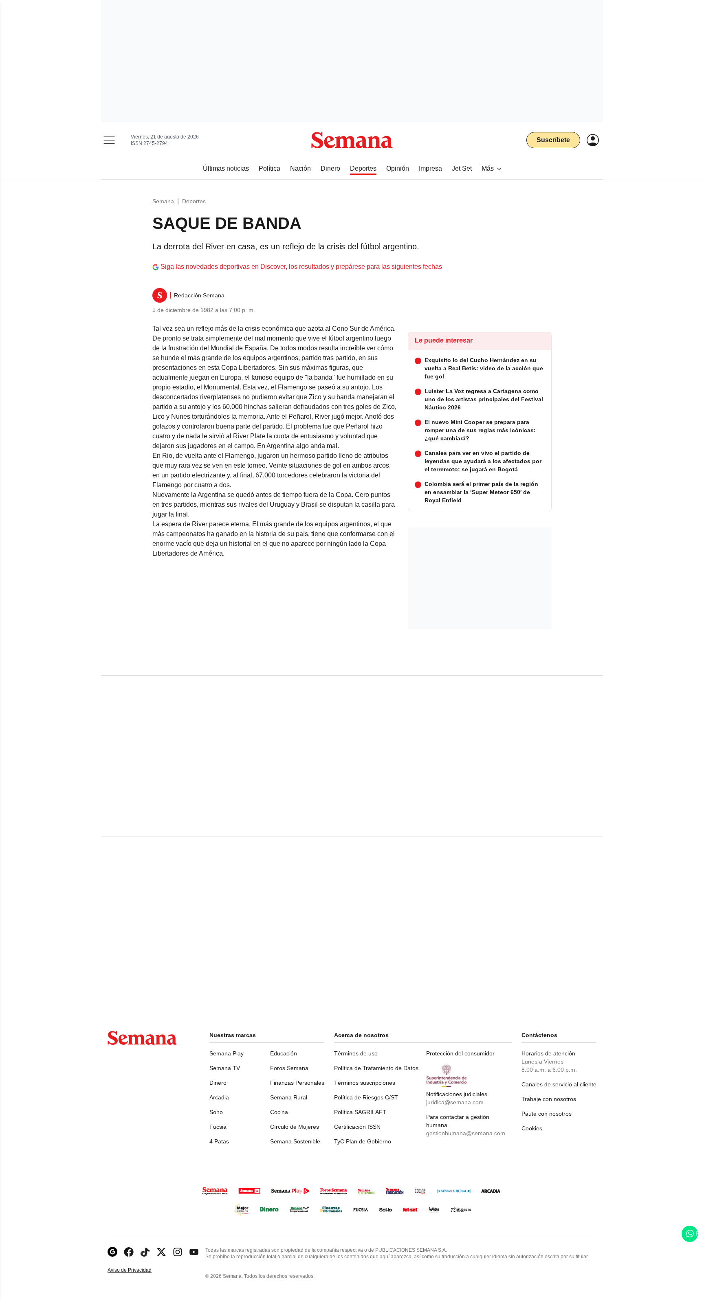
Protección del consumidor (460, 1053)
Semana (163, 201)
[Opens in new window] (129, 1252)
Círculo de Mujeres (294, 1126)
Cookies (531, 1128)
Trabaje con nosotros (548, 1099)
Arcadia (219, 1097)
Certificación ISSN (357, 1126)
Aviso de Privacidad (138, 1270)
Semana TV (224, 1068)
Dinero (218, 1082)
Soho (216, 1112)
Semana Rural (288, 1097)
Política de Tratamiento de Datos (376, 1068)
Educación (283, 1053)
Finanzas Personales (297, 1082)
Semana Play (226, 1053)
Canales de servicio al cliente (558, 1084)
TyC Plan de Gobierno (362, 1141)
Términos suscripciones (364, 1082)
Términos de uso (356, 1053)
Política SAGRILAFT (360, 1112)
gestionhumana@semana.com (465, 1133)
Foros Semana (289, 1068)
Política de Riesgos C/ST (366, 1097)
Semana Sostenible (295, 1141)
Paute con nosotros (546, 1113)
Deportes (194, 201)
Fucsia (218, 1126)
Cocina (279, 1112)
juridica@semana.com (455, 1102)
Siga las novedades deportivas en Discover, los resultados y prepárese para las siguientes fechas (301, 266)
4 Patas (219, 1141)
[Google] (112, 1252)
